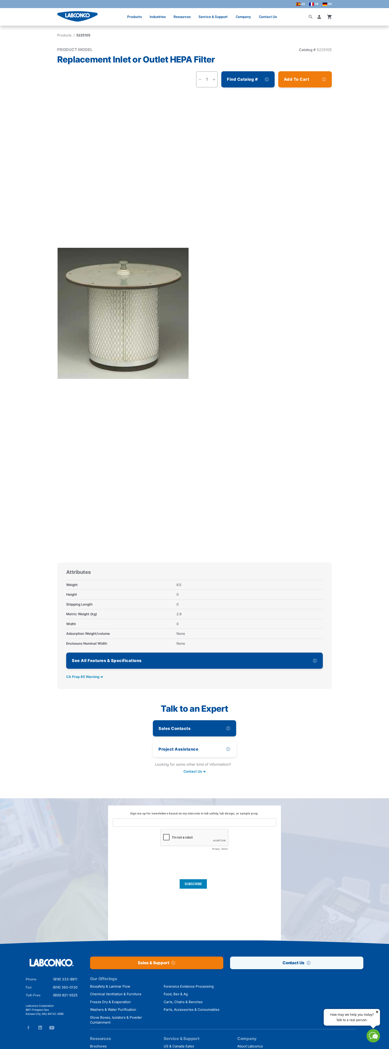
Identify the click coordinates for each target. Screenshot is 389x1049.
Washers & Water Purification (113, 1009)
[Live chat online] (373, 1041)
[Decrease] (200, 79)
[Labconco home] (51, 963)
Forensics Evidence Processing (189, 986)
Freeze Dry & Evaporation (110, 1002)
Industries (158, 17)
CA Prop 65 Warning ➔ (84, 677)
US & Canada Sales (179, 1046)
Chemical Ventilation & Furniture (115, 994)
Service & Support (213, 17)
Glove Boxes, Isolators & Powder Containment (116, 1020)
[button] (320, 16)
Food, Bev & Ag (176, 994)
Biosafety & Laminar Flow (110, 986)
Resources (182, 17)
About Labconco (250, 1046)
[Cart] (330, 16)
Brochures (98, 1046)
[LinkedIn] (40, 1027)
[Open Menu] (8, 14)
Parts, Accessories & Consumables (191, 1009)
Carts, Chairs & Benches (183, 1002)
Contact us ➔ (194, 771)
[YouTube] (51, 1027)
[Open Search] (311, 16)
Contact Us (268, 17)
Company (243, 17)
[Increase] (213, 79)
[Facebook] (28, 1027)
